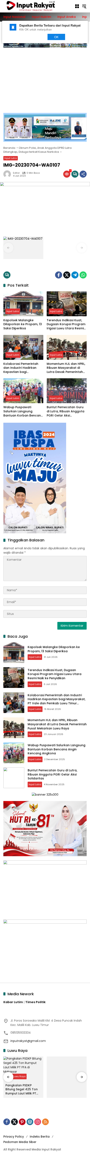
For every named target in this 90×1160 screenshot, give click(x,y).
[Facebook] (58, 274)
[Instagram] (37, 1121)
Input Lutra (10, 158)
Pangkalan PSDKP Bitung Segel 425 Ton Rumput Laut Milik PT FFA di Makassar (21, 1089)
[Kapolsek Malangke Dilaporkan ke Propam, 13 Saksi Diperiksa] (23, 303)
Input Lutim (12, 355)
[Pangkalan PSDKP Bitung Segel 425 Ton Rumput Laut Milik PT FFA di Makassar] (23, 1068)
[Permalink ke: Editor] (8, 174)
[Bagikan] (83, 174)
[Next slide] (82, 248)
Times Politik (35, 1002)
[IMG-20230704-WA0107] (23, 248)
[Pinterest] (22, 1121)
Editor (16, 173)
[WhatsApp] (83, 274)
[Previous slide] (8, 248)
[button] (84, 6)
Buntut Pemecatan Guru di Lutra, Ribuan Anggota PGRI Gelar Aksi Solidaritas (65, 411)
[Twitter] (66, 274)
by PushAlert (79, 45)
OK (56, 37)
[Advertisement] (45, 78)
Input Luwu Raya (16, 1076)
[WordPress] (30, 1121)
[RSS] (45, 1121)
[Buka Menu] (77, 6)
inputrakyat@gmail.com (28, 1041)
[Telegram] (74, 274)
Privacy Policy (13, 1136)
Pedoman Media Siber (19, 1142)
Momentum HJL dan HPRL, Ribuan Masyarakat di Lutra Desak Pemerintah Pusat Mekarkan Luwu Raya (66, 368)
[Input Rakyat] (36, 6)
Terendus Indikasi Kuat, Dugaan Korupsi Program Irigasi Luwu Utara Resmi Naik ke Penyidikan (66, 324)
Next (36, 37)
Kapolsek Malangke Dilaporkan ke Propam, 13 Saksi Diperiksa (22, 324)
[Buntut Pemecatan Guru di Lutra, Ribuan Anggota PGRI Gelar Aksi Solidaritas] (67, 390)
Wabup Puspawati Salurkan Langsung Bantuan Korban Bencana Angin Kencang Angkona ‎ (23, 411)
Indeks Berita (40, 1136)
